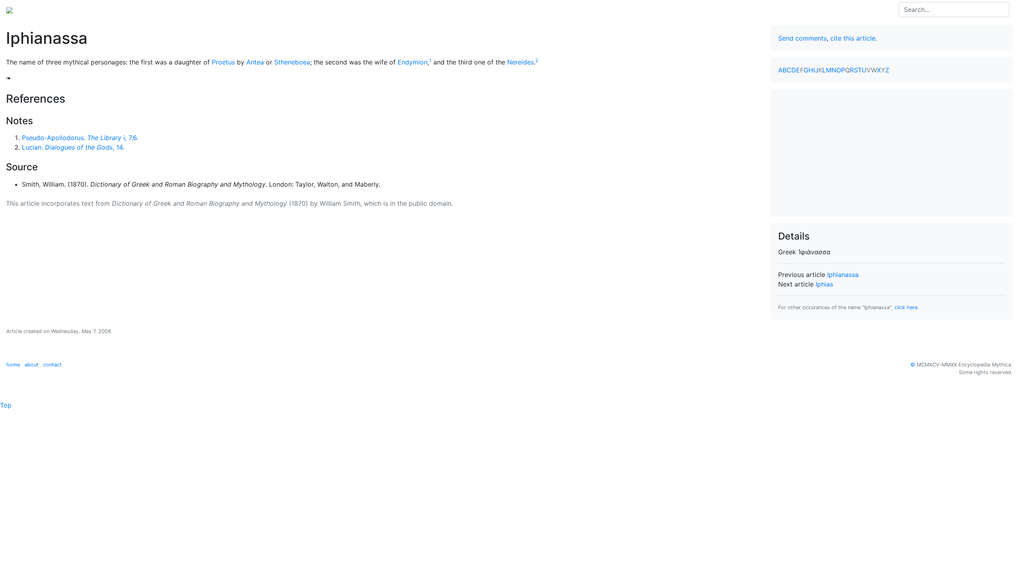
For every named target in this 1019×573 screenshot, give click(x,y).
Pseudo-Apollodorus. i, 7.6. (80, 138)
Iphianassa (843, 275)
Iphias (824, 284)
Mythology (38, 10)
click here (905, 307)
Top (6, 405)
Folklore (148, 10)
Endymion (413, 62)
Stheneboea (292, 62)
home (13, 365)
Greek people (109, 10)
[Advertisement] (891, 153)
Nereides (520, 62)
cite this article (852, 38)
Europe (71, 10)
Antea (255, 62)
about (32, 365)
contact (52, 365)
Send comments (802, 38)
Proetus (223, 62)
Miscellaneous (187, 10)
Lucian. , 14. (73, 147)
